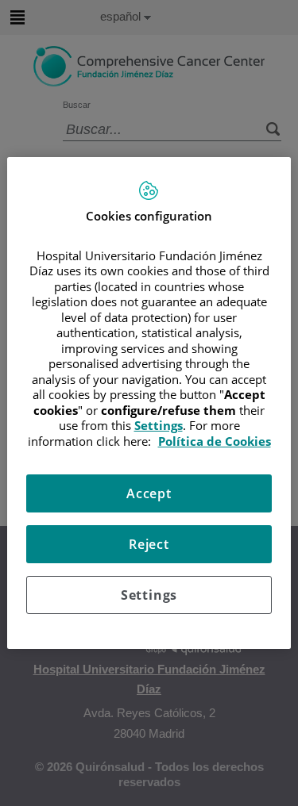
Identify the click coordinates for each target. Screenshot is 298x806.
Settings (149, 595)
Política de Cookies (214, 441)
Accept (149, 493)
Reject (149, 544)
